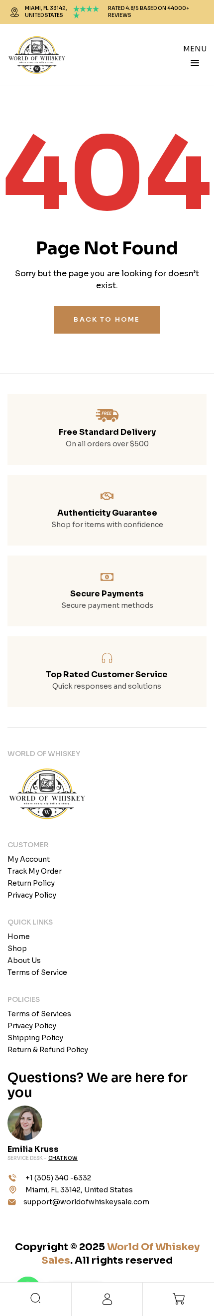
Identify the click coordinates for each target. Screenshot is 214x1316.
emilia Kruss (33, 1149)
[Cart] (178, 1299)
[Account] (107, 1299)
